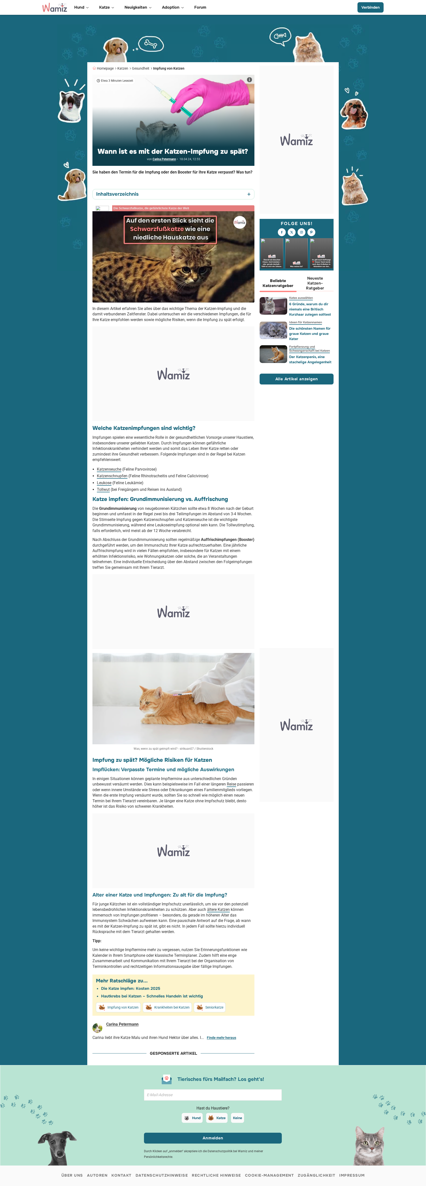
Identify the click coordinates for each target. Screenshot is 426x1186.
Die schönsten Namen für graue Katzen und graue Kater (310, 333)
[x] (292, 232)
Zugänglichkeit (316, 1175)
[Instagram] (301, 232)
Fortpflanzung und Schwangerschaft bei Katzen (309, 349)
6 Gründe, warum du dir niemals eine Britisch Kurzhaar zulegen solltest (310, 309)
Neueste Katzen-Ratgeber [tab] (315, 283)
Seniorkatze (214, 1007)
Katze (221, 1118)
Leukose (104, 482)
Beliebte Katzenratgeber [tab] (278, 283)
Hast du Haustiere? (213, 1108)
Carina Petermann (164, 159)
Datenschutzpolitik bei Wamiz (227, 1151)
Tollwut (103, 489)
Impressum (352, 1175)
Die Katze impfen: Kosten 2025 (130, 988)
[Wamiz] (54, 7)
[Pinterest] (311, 232)
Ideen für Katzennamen (305, 322)
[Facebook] (282, 232)
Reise (231, 784)
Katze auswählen (301, 298)
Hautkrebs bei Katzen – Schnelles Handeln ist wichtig (152, 996)
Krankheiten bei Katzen (172, 1007)
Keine (237, 1118)
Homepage (105, 68)
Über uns (72, 1175)
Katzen (122, 68)
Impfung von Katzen (168, 68)
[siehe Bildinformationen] (249, 80)
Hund (196, 1118)
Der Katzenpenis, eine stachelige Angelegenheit (310, 359)
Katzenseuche (109, 469)
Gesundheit (140, 68)
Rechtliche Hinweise (216, 1175)
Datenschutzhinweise (162, 1175)
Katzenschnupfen (112, 476)
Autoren (97, 1175)
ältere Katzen (218, 909)
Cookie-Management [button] (269, 1175)
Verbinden (370, 7)
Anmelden (213, 1138)
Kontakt (121, 1175)
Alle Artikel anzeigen (296, 379)
